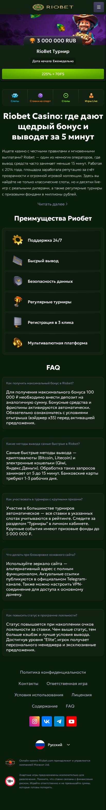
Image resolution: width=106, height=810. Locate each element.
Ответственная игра (67, 683)
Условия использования (38, 694)
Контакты (28, 683)
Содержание (45, 706)
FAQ (70, 706)
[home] (53, 7)
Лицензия (82, 694)
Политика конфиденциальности (53, 672)
